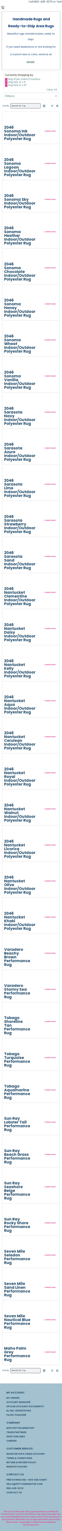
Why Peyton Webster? (20, 1428)
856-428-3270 (15, 1488)
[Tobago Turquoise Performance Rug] (10, 1046)
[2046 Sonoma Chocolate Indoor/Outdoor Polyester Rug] (10, 256)
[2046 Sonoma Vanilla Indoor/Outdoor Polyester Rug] (10, 364)
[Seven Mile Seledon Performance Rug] (10, 1243)
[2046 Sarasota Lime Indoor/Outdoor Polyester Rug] (10, 472)
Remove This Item (6, 79)
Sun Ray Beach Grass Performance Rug (17, 1156)
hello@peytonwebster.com (24, 1484)
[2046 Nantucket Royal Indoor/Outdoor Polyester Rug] (10, 761)
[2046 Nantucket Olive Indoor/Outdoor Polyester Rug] (10, 869)
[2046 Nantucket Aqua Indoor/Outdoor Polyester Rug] (10, 689)
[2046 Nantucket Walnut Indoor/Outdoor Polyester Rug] (10, 797)
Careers (11, 1440)
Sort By (5, 106)
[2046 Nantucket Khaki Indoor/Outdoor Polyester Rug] (10, 905)
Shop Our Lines (15, 1436)
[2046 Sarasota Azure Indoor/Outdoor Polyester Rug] (10, 436)
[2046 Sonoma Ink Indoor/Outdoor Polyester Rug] (10, 119)
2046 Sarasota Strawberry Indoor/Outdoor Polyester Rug (19, 524)
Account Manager (18, 1402)
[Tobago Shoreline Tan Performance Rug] (10, 1010)
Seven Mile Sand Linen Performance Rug (17, 1289)
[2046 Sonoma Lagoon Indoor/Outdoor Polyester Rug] (10, 152)
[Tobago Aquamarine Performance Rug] (10, 1078)
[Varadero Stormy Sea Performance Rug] (10, 977)
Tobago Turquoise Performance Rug (17, 1059)
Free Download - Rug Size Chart (26, 1479)
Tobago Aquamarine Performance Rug (17, 1092)
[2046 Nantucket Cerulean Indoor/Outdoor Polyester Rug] (10, 725)
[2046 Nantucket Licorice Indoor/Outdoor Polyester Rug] (10, 833)
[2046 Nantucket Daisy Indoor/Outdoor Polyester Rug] (10, 617)
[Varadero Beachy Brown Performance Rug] (10, 941)
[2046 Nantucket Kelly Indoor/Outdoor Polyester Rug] (10, 653)
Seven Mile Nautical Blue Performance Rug (17, 1321)
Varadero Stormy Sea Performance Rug (17, 991)
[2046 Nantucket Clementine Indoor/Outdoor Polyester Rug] (10, 581)
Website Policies (16, 1466)
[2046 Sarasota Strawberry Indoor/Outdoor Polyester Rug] (10, 508)
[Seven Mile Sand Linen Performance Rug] (10, 1276)
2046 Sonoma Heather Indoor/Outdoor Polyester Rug (19, 235)
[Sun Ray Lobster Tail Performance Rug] (10, 1110)
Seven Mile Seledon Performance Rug (17, 1257)
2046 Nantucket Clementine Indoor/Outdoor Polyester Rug (19, 596)
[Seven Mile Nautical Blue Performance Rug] (10, 1308)
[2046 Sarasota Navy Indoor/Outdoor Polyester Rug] (10, 400)
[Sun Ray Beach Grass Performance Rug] (10, 1143)
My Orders (13, 1397)
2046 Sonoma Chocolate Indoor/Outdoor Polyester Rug (19, 271)
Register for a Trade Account (25, 1453)
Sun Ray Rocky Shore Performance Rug (17, 1225)
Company (13, 1423)
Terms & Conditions (19, 1458)
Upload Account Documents (25, 1406)
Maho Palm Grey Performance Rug (17, 1354)
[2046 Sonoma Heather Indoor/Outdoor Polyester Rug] (10, 220)
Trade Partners (16, 1432)
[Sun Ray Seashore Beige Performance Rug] (10, 1175)
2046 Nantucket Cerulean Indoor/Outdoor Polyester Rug (19, 740)
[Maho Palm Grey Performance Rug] (10, 1340)
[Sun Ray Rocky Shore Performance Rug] (10, 1211)
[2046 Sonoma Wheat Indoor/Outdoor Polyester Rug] (10, 328)
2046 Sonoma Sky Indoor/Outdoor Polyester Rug (19, 201)
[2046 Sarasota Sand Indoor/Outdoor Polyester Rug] (10, 545)
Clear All (52, 89)
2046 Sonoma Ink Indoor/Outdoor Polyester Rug (19, 133)
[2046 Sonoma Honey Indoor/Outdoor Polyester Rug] (10, 292)
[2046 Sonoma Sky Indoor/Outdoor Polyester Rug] (10, 188)
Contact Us (15, 1474)
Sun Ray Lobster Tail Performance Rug (17, 1124)
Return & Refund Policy (21, 1462)
